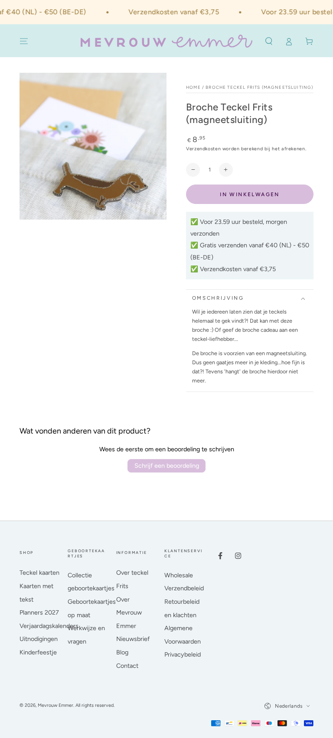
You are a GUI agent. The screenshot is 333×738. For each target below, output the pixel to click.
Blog (122, 652)
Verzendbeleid (184, 588)
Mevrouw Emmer (55, 705)
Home (193, 87)
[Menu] (24, 41)
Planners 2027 (39, 612)
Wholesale (178, 575)
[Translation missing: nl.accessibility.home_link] (167, 41)
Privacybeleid (182, 654)
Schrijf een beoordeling (166, 465)
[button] (268, 41)
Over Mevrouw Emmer (129, 613)
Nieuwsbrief (133, 639)
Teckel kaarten (39, 572)
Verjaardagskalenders (49, 626)
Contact (127, 666)
